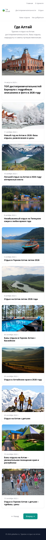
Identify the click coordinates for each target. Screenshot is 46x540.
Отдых (41, 10)
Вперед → (30, 516)
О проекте (39, 3)
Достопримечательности (26, 10)
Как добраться (38, 17)
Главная (29, 3)
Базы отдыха (24, 17)
